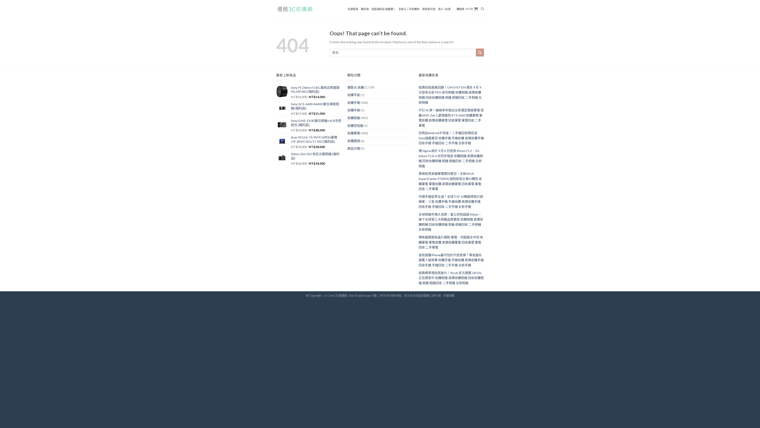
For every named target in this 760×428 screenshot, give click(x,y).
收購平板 (353, 95)
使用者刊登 (428, 9)
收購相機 (353, 118)
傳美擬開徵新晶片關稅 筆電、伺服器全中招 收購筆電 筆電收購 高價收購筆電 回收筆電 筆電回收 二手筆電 (451, 242)
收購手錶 (353, 110)
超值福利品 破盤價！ (384, 9)
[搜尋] (482, 9)
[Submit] (480, 52)
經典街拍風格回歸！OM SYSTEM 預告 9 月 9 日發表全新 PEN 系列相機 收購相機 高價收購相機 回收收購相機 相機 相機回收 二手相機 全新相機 (450, 94)
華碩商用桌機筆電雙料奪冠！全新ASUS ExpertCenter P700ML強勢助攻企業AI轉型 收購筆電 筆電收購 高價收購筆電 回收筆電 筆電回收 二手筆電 (450, 181)
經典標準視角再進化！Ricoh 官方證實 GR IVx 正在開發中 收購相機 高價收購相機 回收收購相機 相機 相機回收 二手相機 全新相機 (451, 278)
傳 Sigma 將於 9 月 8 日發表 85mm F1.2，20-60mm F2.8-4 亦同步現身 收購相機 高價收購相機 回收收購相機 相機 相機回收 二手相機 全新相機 (451, 158)
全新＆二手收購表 (409, 9)
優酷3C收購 (355, 87)
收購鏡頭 (353, 141)
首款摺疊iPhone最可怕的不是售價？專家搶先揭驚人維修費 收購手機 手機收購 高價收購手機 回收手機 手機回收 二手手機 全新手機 (451, 260)
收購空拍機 (355, 125)
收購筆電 (353, 133)
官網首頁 (353, 9)
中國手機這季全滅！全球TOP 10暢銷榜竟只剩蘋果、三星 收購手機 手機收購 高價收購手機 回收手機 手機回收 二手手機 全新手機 (451, 201)
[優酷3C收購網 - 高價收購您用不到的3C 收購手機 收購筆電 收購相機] (296, 9)
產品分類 (353, 148)
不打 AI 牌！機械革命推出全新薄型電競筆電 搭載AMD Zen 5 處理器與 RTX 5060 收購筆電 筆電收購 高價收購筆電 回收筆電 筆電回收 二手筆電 (451, 117)
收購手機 (353, 102)
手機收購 (448, 295)
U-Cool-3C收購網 (335, 295)
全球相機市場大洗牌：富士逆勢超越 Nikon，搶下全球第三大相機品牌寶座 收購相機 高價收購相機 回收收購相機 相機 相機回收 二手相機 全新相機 (451, 221)
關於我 (365, 9)
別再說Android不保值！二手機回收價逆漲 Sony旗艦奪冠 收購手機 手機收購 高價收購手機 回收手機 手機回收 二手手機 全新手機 (451, 138)
